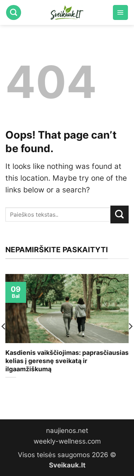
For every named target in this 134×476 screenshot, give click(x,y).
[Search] (13, 12)
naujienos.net (67, 430)
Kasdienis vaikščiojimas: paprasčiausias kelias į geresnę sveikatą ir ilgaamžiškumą (67, 361)
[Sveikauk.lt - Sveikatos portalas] (67, 12)
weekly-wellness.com (67, 441)
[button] (120, 12)
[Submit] (119, 214)
